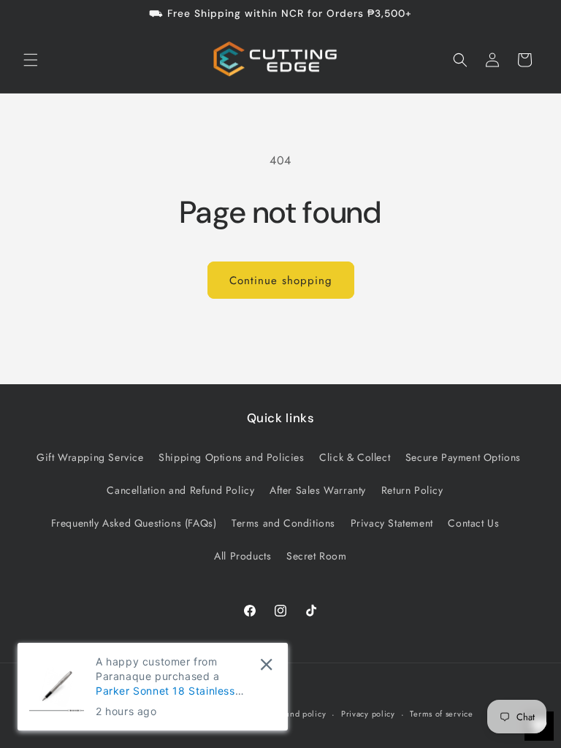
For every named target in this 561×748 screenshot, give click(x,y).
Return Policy (412, 490)
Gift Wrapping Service (90, 457)
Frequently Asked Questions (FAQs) (134, 523)
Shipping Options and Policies (231, 457)
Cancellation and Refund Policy (180, 490)
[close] (266, 664)
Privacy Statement (392, 523)
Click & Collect (354, 457)
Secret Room (316, 556)
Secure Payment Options (463, 457)
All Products (242, 556)
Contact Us (473, 523)
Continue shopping (280, 280)
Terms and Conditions (283, 523)
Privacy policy (368, 714)
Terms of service (441, 714)
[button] (31, 60)
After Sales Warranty (318, 490)
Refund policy (299, 714)
